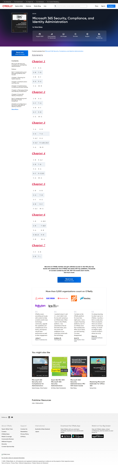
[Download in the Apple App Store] (66, 437)
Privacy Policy (25, 434)
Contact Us (24, 429)
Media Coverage (7, 436)
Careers (4, 431)
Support (23, 426)
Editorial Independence (25, 463)
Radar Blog (37, 6)
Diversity (4, 444)
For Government (18, 1)
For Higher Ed (29, 1)
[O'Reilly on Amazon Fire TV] (98, 437)
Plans (96, 6)
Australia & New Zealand (42, 429)
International (40, 426)
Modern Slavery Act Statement (40, 463)
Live (45, 6)
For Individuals (40, 1)
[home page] (8, 6)
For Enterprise (7, 1)
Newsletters (24, 431)
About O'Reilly (7, 426)
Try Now (110, 6)
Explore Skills (19, 6)
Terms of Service (6, 463)
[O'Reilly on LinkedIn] (9, 417)
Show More (15, 109)
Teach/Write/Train (7, 429)
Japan (37, 431)
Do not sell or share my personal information (13, 458)
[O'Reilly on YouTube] (12, 417)
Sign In (103, 6)
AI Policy (23, 436)
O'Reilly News (5, 434)
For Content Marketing (53, 1)
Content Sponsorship (8, 446)
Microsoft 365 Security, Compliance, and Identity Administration (64, 51)
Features (28, 6)
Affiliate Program (7, 441)
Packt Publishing (99, 37)
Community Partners (8, 439)
